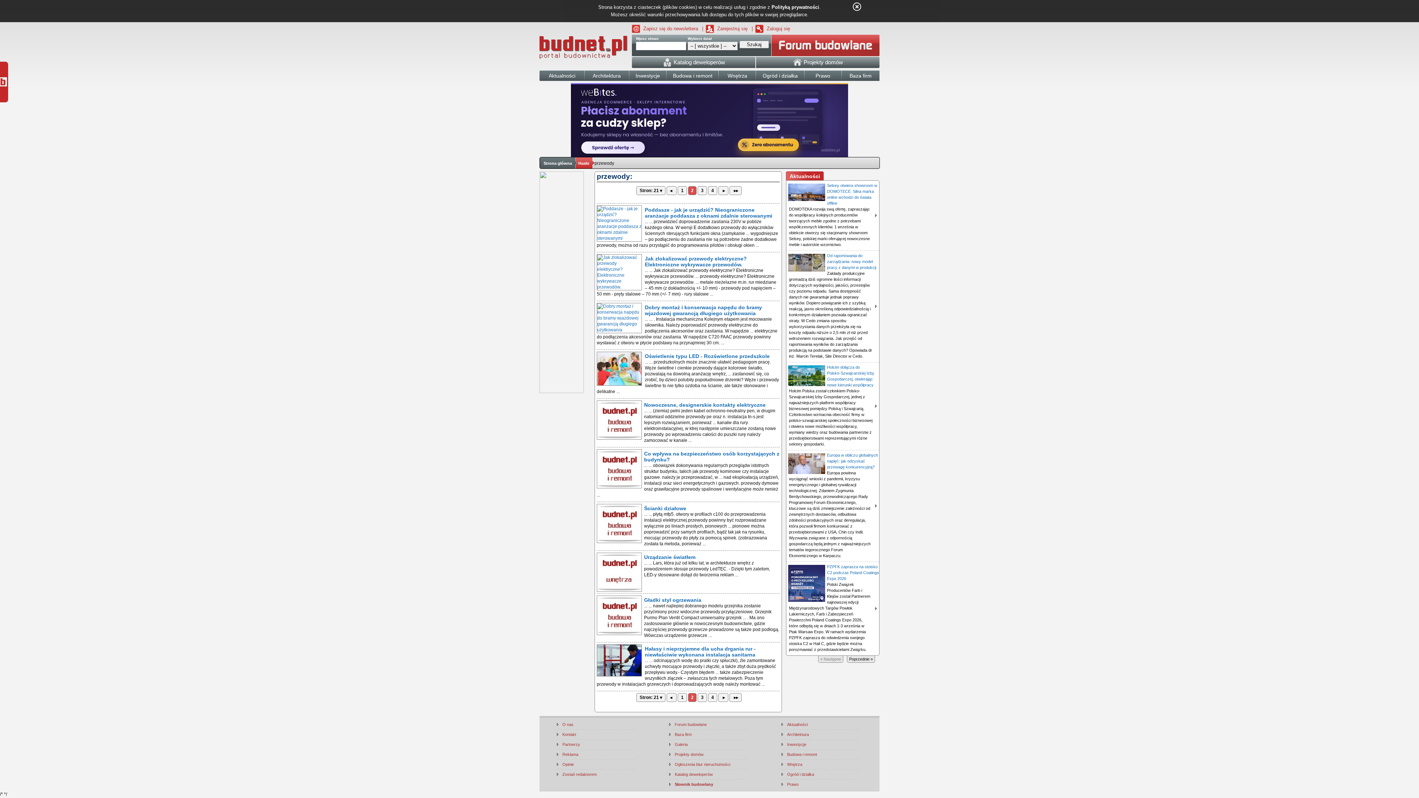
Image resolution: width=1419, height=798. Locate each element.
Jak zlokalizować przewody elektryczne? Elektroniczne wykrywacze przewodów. (696, 261)
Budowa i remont (802, 754)
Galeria (681, 744)
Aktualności (797, 724)
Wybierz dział (700, 39)
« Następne (830, 659)
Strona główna (558, 163)
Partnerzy (571, 744)
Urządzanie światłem (669, 557)
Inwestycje (796, 744)
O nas (568, 724)
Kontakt (569, 734)
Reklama (570, 754)
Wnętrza (794, 764)
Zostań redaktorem (579, 774)
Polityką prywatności (795, 7)
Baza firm (683, 734)
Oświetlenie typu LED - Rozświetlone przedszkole (707, 356)
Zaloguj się (778, 28)
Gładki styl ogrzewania (672, 600)
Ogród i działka (800, 774)
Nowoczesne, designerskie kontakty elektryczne (705, 405)
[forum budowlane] (825, 45)
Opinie (568, 764)
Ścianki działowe (665, 508)
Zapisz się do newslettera (670, 28)
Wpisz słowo (647, 39)
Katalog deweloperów (694, 774)
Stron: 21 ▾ (651, 190)
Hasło (583, 163)
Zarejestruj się (732, 28)
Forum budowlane (691, 724)
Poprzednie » (861, 659)
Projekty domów (689, 754)
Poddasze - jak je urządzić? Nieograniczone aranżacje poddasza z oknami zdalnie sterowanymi (708, 213)
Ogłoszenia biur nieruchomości (702, 764)
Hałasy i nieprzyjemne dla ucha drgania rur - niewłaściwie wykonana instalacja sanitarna (700, 652)
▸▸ (735, 190)
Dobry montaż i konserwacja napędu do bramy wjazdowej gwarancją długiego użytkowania (703, 310)
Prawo (793, 784)
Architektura (798, 734)
